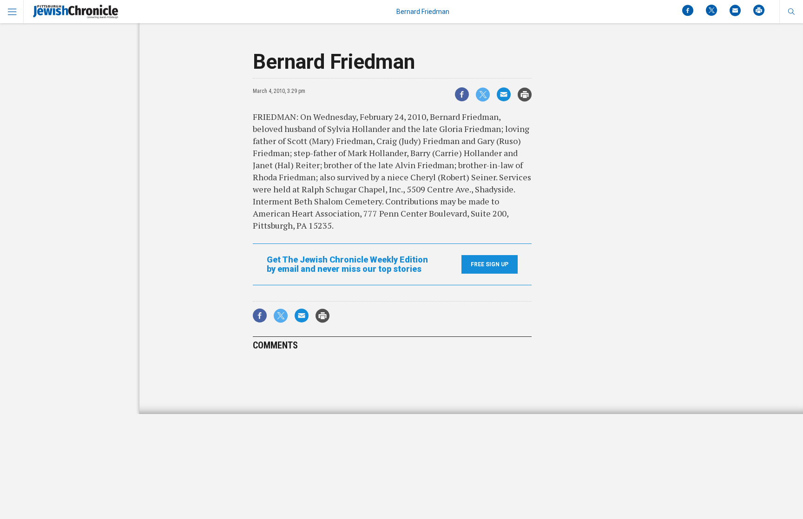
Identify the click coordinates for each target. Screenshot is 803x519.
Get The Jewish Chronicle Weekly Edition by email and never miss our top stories (347, 264)
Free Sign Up (489, 264)
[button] (791, 11)
